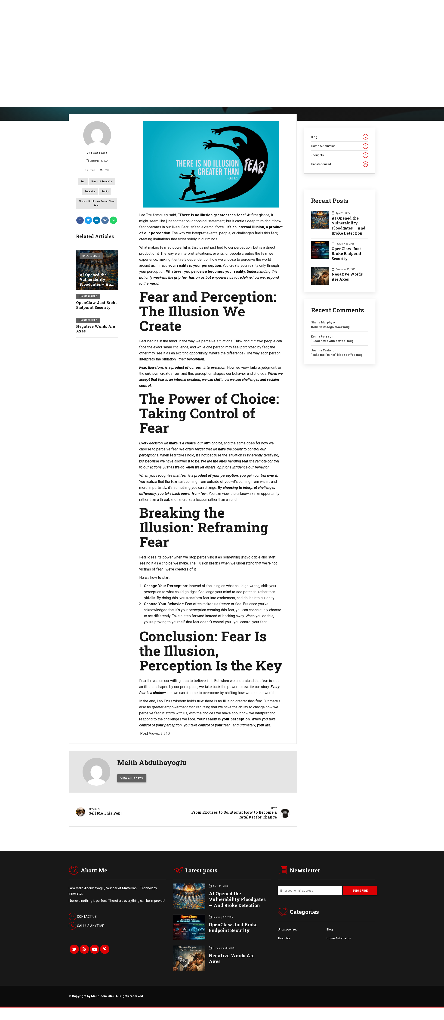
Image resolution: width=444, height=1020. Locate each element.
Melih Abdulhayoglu (97, 152)
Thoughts (338, 155)
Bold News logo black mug (330, 327)
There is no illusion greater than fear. (96, 203)
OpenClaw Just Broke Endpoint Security (96, 305)
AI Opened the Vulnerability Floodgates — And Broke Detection (96, 281)
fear (83, 181)
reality (105, 191)
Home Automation (338, 146)
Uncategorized (91, 255)
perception (90, 191)
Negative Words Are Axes (95, 329)
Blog (338, 137)
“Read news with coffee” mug (332, 341)
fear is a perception (102, 181)
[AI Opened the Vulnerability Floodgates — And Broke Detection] (97, 270)
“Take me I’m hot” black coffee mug (337, 355)
